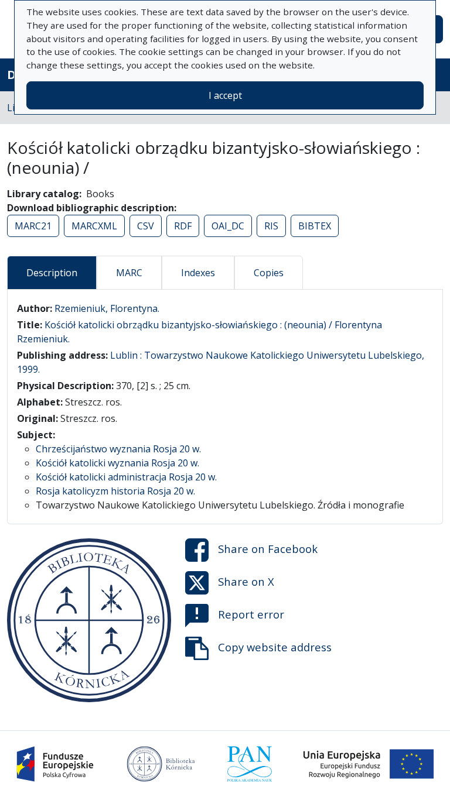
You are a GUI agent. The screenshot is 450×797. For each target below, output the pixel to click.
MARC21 (33, 225)
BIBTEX (314, 225)
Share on (268, 548)
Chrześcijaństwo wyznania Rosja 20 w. (118, 448)
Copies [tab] (269, 272)
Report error (251, 614)
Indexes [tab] (198, 272)
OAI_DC (228, 225)
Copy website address (275, 647)
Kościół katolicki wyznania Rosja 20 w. (117, 462)
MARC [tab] (129, 272)
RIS (271, 225)
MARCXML (94, 225)
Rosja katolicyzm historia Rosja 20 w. (115, 491)
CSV (145, 225)
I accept (225, 95)
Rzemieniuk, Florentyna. (106, 308)
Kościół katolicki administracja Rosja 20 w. (126, 476)
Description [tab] (51, 272)
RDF (183, 225)
